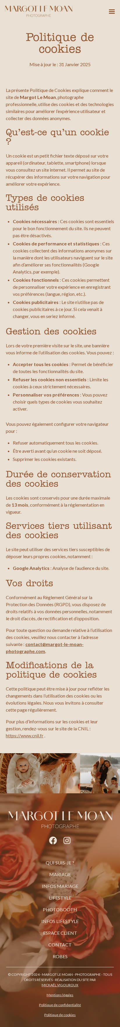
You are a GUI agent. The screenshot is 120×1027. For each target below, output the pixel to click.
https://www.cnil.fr (24, 735)
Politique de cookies (60, 1015)
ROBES (60, 956)
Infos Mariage (60, 886)
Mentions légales (60, 995)
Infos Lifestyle (60, 921)
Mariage (60, 874)
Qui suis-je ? (60, 862)
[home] (38, 11)
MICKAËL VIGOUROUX (60, 985)
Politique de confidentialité (60, 1005)
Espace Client (60, 933)
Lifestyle (60, 897)
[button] (112, 11)
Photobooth (60, 909)
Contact (60, 944)
